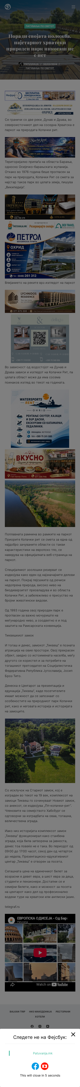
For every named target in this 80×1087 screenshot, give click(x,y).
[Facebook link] (35, 1066)
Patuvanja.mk (43, 1053)
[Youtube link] (44, 1066)
